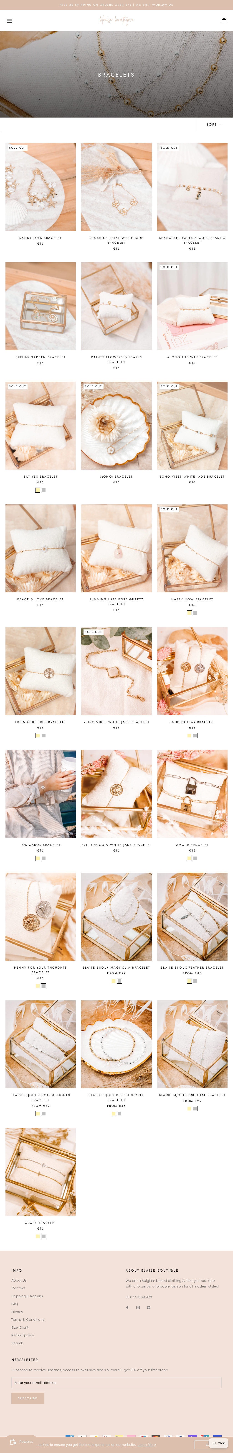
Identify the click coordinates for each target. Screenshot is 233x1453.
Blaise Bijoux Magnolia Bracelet (116, 967)
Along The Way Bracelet (192, 357)
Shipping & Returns (27, 1296)
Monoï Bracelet (116, 476)
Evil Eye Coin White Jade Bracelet (116, 845)
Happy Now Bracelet (192, 599)
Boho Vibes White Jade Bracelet (192, 476)
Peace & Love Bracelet (40, 599)
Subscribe (27, 1398)
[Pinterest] (148, 1307)
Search (17, 1343)
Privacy (17, 1311)
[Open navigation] (9, 21)
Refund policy (22, 1335)
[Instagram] (138, 1307)
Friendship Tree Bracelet (40, 722)
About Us (19, 1280)
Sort (212, 124)
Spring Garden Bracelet (41, 357)
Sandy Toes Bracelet (40, 238)
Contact (18, 1288)
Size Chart (19, 1327)
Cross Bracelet (40, 1223)
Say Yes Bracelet (40, 476)
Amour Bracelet (192, 845)
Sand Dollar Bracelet (192, 722)
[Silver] (44, 490)
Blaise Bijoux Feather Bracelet (192, 967)
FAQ (14, 1303)
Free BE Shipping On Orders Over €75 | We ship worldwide (116, 5)
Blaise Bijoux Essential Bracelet (192, 1095)
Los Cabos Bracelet (40, 845)
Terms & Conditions (27, 1319)
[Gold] (38, 490)
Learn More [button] (146, 1445)
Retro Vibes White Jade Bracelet (117, 722)
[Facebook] (127, 1307)
